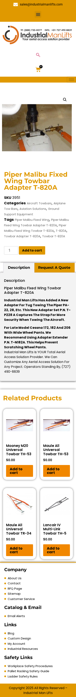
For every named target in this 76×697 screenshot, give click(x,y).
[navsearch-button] (38, 55)
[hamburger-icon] (71, 80)
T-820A (61, 231)
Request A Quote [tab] (54, 267)
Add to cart (32, 250)
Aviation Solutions (32, 209)
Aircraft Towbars (39, 203)
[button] (38, 14)
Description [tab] (19, 267)
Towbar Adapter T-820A (22, 236)
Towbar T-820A (53, 236)
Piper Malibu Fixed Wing (32, 220)
